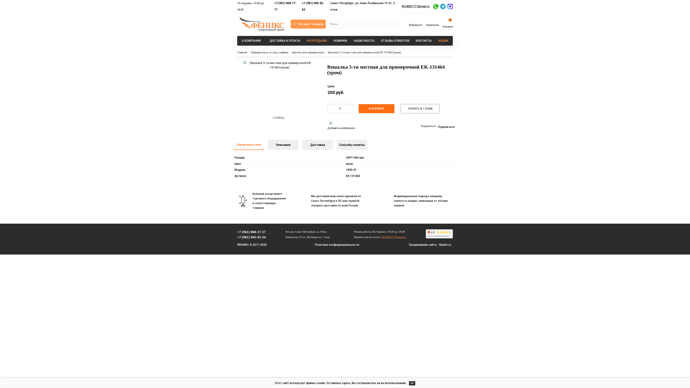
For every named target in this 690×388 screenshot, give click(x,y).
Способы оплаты (352, 145)
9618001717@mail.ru (415, 6)
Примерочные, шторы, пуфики (269, 52)
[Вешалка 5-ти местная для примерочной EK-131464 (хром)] (279, 97)
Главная (242, 52)
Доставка (317, 145)
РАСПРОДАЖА (317, 40)
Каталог (311, 24)
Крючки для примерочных (308, 52)
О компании (251, 40)
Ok (412, 383)
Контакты (424, 40)
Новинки (340, 40)
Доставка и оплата (285, 40)
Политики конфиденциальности (337, 244)
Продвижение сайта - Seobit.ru (430, 244)
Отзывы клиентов (395, 40)
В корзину (376, 108)
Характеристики (249, 144)
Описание (283, 145)
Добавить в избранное (341, 128)
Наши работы (364, 40)
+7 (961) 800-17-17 (285, 6)
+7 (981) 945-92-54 (313, 6)
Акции (443, 40)
